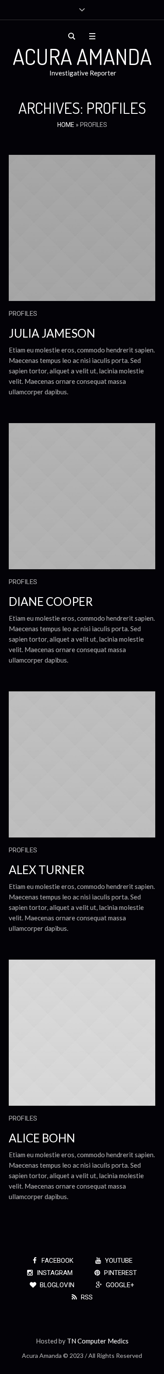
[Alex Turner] (82, 764)
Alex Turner (46, 870)
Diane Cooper (51, 601)
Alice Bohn (42, 1138)
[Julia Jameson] (82, 228)
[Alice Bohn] (82, 1033)
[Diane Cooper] (82, 496)
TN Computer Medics (98, 1341)
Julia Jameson (52, 333)
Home (65, 124)
